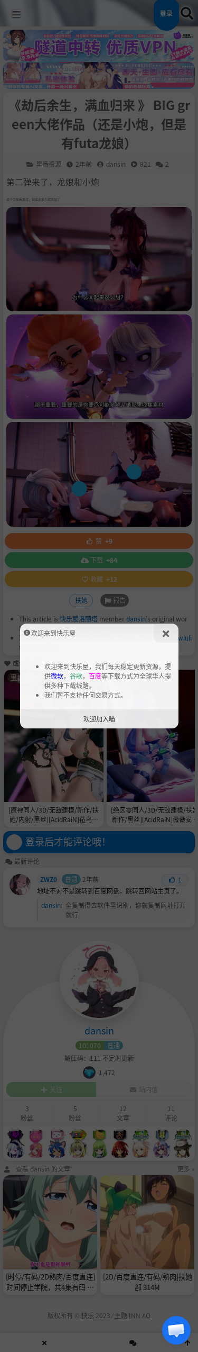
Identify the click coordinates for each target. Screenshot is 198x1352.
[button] (176, 1330)
